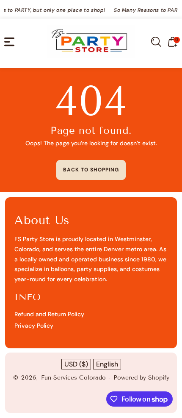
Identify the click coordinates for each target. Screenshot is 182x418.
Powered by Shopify (141, 377)
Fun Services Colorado (73, 377)
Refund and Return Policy (49, 314)
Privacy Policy (33, 325)
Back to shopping (91, 169)
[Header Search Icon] (156, 42)
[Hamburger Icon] (9, 42)
